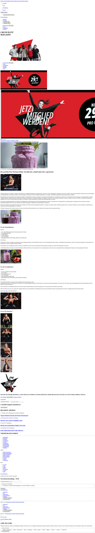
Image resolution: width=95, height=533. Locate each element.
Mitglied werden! (4, 12)
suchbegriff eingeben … (5, 401)
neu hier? (6, 519)
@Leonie (5, 290)
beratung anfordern (17, 397)
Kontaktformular (35, 141)
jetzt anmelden (4, 397)
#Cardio (4, 442)
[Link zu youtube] (8, 140)
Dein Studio (5, 25)
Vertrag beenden (15, 141)
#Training (5, 439)
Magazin (5, 29)
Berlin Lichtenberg (7, 452)
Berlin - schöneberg (28, 529)
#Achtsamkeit (6, 446)
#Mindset (5, 447)
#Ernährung (5, 437)
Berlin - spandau (37, 529)
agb (6, 141)
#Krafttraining (6, 444)
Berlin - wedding (46, 529)
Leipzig (4, 459)
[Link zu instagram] (12, 140)
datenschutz (9, 141)
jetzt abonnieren (4, 407)
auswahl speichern (5, 531)
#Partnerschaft (6, 445)
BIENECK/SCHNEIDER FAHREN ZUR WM (13, 425)
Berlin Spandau (6, 455)
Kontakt (4, 3)
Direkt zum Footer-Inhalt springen (21, 1)
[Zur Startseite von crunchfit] (4, 17)
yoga (4, 465)
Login (4, 10)
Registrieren (5, 7)
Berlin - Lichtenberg (7, 529)
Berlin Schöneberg (7, 454)
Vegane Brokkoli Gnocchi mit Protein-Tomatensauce (14, 415)
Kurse (4, 26)
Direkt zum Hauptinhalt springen (7, 1)
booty (4, 471)
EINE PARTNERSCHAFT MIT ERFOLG (12, 430)
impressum (3, 141)
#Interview (5, 438)
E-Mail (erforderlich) (5, 481)
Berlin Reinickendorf (7, 453)
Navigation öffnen (7, 23)
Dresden (5, 458)
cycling (4, 470)
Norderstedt (5, 460)
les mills (4, 464)
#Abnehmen (5, 443)
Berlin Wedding (6, 456)
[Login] (5, 20)
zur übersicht (3, 399)
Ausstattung (5, 28)
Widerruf (20, 141)
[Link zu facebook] (3, 140)
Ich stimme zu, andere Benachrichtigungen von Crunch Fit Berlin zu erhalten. (19, 485)
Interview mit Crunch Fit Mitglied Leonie (11, 420)
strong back (5, 469)
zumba (4, 468)
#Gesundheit (5, 440)
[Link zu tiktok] (17, 140)
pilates (4, 467)
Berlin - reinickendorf (17, 529)
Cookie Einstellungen (27, 141)
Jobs (4, 5)
